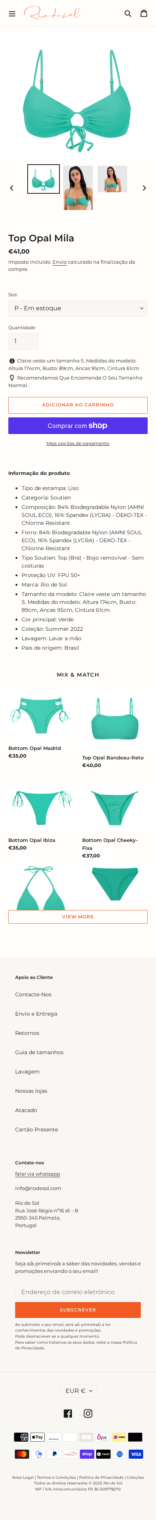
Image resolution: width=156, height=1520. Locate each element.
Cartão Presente (36, 1129)
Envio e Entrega (36, 1013)
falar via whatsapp (37, 1174)
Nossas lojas (31, 1090)
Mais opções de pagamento (78, 443)
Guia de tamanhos (39, 1052)
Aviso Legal (23, 1477)
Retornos (27, 1033)
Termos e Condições (56, 1477)
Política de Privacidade (101, 1477)
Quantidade (21, 327)
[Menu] (12, 13)
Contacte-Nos (33, 994)
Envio (60, 262)
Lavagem (27, 1071)
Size (12, 294)
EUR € (76, 1390)
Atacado (26, 1110)
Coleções (135, 1477)
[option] (44, 178)
